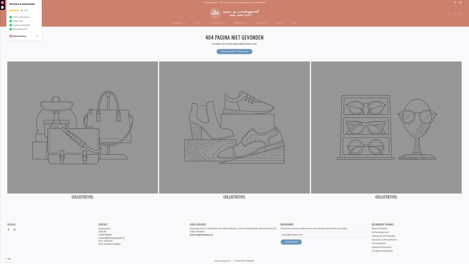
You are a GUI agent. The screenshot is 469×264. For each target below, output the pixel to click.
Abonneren (291, 242)
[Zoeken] (449, 13)
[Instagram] (460, 2)
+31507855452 (105, 234)
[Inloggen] (455, 13)
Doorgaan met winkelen (234, 51)
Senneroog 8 (104, 228)
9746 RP (102, 231)
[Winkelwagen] (460, 13)
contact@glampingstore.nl (111, 237)
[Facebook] (455, 2)
